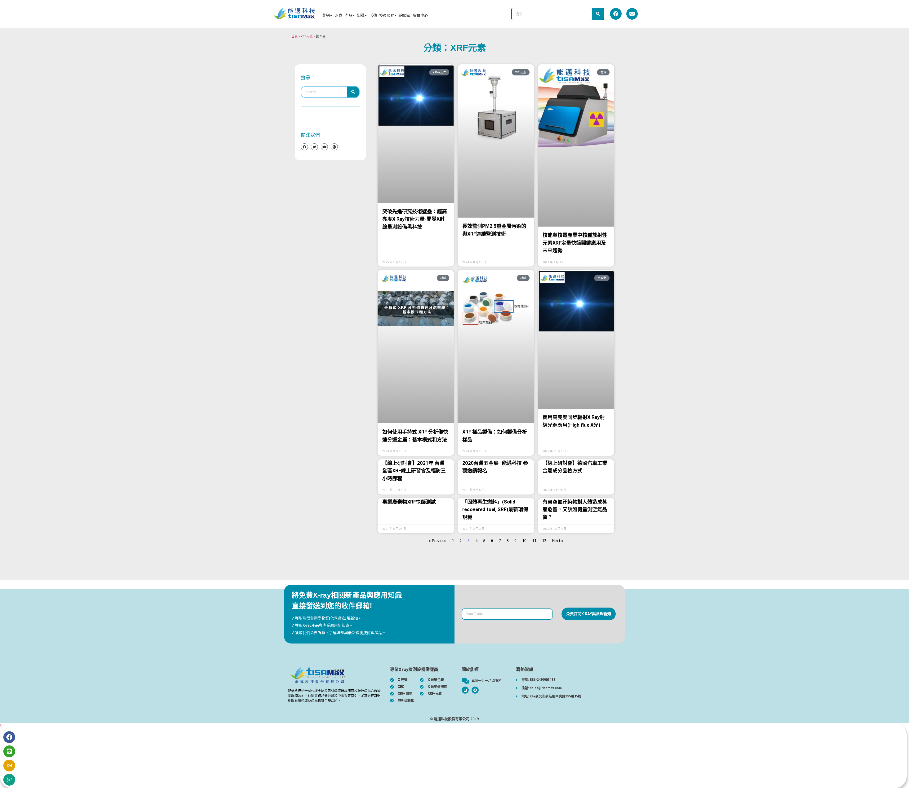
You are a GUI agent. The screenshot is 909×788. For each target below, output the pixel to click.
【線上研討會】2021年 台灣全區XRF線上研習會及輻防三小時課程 (414, 470)
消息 (338, 15)
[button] (1, 726)
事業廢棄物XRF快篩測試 (409, 502)
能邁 (326, 15)
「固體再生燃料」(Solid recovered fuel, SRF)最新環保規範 (495, 509)
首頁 (294, 36)
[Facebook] (615, 13)
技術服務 (386, 15)
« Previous (437, 540)
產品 (348, 15)
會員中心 (420, 15)
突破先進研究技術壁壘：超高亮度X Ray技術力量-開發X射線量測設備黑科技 (414, 219)
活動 (373, 15)
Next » (557, 540)
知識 (361, 15)
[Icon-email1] (9, 780)
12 (544, 540)
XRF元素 (307, 36)
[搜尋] (598, 14)
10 (524, 540)
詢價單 (404, 15)
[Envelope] (632, 13)
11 (534, 540)
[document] (454, 755)
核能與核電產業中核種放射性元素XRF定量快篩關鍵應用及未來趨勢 (575, 242)
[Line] (9, 751)
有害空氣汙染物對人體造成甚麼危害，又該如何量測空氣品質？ (575, 509)
